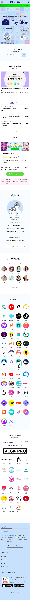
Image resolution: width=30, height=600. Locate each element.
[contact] (19, 592)
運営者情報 (5, 531)
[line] (15, 592)
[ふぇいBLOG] (15, 2)
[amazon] (17, 592)
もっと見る (15, 131)
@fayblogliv (12, 535)
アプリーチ (17, 582)
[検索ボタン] (28, 2)
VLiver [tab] (21, 263)
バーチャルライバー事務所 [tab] (22, 441)
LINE (4, 563)
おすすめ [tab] (17, 102)
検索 (24, 55)
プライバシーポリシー (8, 566)
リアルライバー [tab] (8, 263)
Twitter (4, 556)
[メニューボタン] (2, 2)
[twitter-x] (11, 592)
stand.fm (4, 559)
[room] (13, 592)
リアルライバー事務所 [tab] (8, 442)
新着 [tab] (12, 102)
